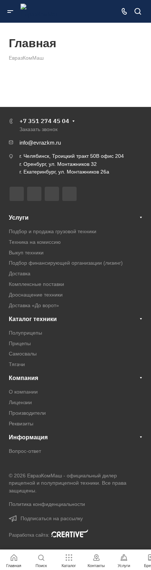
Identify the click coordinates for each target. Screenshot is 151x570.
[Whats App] (69, 194)
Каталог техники (33, 319)
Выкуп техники (26, 253)
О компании (23, 392)
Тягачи (17, 364)
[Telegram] (34, 194)
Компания (23, 378)
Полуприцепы (25, 333)
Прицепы (20, 343)
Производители (27, 413)
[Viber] (52, 194)
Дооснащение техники (36, 295)
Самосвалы (23, 354)
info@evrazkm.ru (40, 142)
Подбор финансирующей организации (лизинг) (66, 263)
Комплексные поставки (36, 284)
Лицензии (20, 402)
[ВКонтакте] (17, 194)
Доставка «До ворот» (34, 305)
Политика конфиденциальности (47, 504)
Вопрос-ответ (25, 451)
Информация (28, 437)
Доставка (19, 273)
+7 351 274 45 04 (44, 120)
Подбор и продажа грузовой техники (52, 231)
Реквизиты (21, 423)
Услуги (19, 218)
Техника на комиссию (35, 242)
